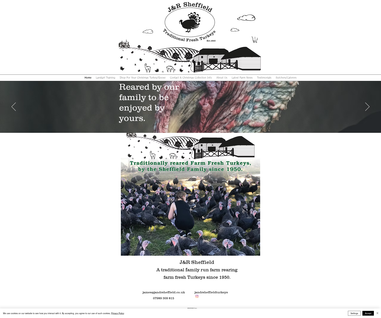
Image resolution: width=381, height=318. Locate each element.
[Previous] (13, 106)
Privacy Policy (117, 313)
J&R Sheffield (197, 262)
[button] (255, 40)
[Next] (367, 106)
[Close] (377, 313)
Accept (368, 313)
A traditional (170, 269)
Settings (354, 313)
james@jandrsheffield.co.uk (164, 292)
